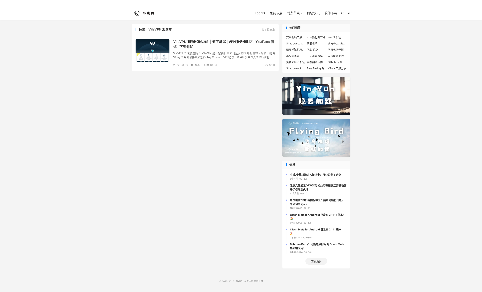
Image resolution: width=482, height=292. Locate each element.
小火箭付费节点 (316, 37)
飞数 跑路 (312, 49)
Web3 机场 (334, 37)
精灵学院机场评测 (295, 49)
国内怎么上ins (336, 55)
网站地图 (258, 281)
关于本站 (248, 281)
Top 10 (260, 13)
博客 (195, 64)
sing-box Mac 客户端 (337, 43)
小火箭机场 (292, 55)
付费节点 (293, 13)
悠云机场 (312, 43)
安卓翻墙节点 (294, 37)
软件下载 (330, 13)
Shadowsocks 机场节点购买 (295, 43)
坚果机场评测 (336, 49)
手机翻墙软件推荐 (316, 62)
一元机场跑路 (315, 55)
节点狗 (145, 13)
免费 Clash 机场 (295, 62)
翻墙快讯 (313, 13)
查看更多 (316, 261)
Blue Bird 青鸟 (315, 68)
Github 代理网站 (337, 62)
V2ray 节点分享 (337, 68)
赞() (270, 64)
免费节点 (276, 13)
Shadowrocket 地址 (295, 68)
